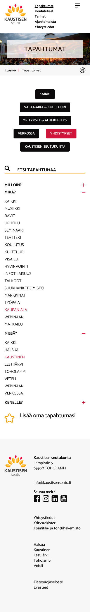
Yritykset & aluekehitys (45, 120)
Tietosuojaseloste (48, 582)
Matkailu (14, 324)
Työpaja (12, 302)
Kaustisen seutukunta (45, 147)
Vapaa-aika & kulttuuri (45, 107)
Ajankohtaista (45, 22)
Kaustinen (15, 357)
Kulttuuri (15, 252)
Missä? (11, 333)
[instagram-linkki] (47, 499)
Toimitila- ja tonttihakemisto (57, 528)
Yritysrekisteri (45, 523)
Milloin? (13, 185)
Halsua (12, 350)
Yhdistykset (61, 133)
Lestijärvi (14, 364)
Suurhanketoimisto (24, 288)
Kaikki (45, 94)
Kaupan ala (16, 310)
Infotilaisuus (18, 274)
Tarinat (40, 16)
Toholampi (15, 371)
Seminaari (14, 230)
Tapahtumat (44, 6)
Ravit (10, 216)
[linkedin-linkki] (56, 499)
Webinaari (14, 317)
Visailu (11, 259)
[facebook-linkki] (38, 499)
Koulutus (14, 245)
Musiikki (12, 208)
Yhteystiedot (44, 27)
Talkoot (13, 281)
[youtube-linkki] (65, 499)
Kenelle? (14, 402)
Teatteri (13, 237)
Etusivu (10, 70)
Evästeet (41, 587)
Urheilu (12, 223)
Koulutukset (44, 11)
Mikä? (10, 192)
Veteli (10, 379)
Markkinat (15, 295)
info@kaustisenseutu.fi (52, 482)
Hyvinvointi (16, 266)
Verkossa (26, 133)
